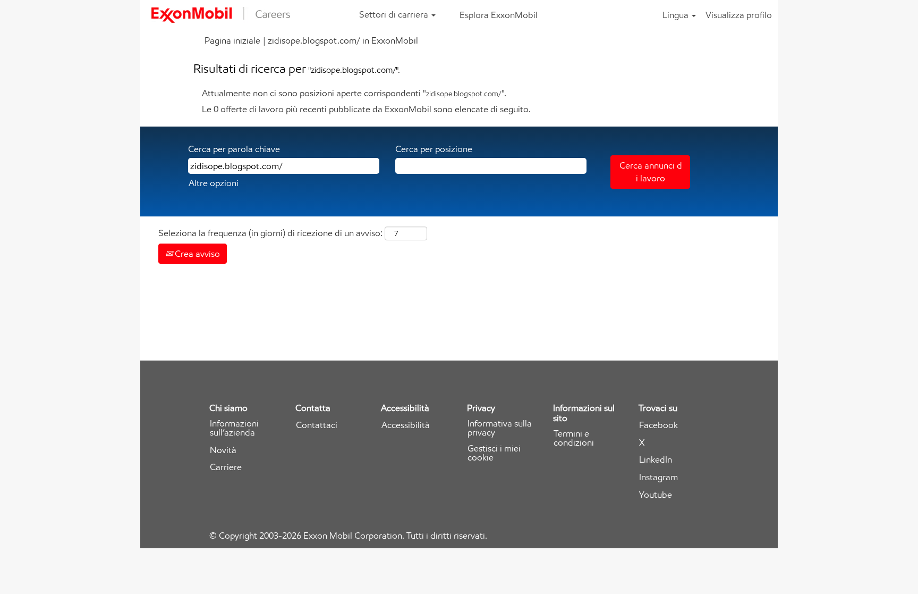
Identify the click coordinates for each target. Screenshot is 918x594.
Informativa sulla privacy (500, 428)
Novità (223, 450)
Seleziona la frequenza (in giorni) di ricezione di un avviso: (270, 233)
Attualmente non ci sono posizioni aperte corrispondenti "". (354, 93)
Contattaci (316, 425)
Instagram (658, 477)
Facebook (658, 425)
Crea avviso (196, 253)
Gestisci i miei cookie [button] (494, 453)
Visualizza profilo (739, 15)
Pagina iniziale (232, 40)
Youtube (655, 495)
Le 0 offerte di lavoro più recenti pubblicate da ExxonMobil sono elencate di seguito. (366, 109)
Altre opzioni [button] (214, 183)
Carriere (226, 467)
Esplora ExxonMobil (499, 15)
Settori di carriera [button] (394, 14)
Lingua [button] (676, 15)
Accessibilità (405, 425)
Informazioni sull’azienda (234, 428)
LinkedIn (655, 460)
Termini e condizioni (574, 438)
